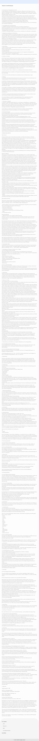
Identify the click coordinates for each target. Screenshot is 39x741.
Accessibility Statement (6, 730)
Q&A (4, 728)
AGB (4, 723)
